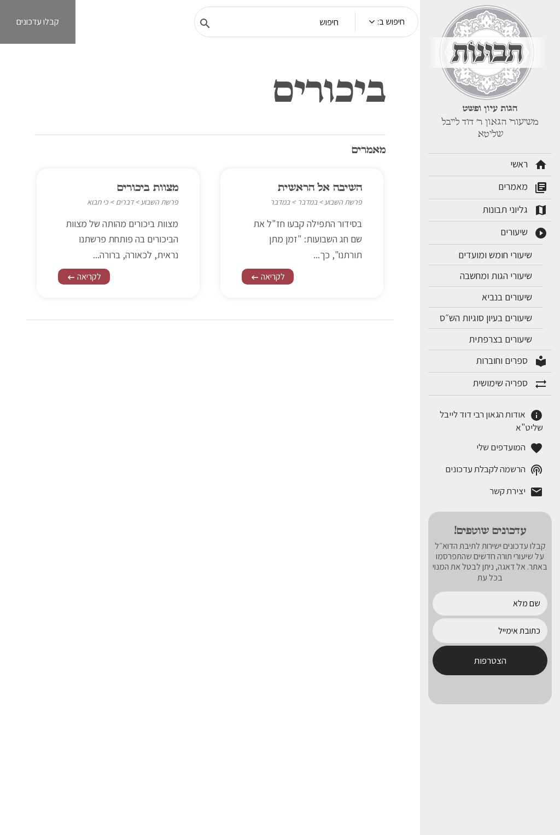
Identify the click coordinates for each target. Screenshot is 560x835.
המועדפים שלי (509, 448)
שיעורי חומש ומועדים (496, 254)
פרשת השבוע (343, 202)
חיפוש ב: (391, 21)
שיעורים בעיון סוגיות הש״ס (487, 317)
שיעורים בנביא (508, 297)
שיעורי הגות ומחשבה (497, 275)
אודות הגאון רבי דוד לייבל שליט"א (491, 420)
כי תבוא (97, 202)
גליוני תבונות (514, 210)
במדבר (307, 202)
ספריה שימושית (509, 383)
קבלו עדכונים (37, 21)
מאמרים (522, 187)
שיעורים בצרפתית (501, 339)
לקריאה (267, 276)
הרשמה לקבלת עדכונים (494, 470)
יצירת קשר (516, 491)
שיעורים (523, 232)
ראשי (528, 165)
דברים (124, 202)
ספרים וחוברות (511, 361)
